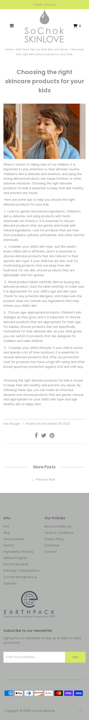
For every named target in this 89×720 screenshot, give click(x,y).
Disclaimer (52, 545)
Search (8, 545)
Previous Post (45, 480)
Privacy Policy (54, 539)
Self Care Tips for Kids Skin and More (42, 49)
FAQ (6, 526)
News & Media (13, 539)
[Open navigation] (12, 26)
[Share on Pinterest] (51, 437)
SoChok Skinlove (43, 711)
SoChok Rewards (15, 564)
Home (9, 49)
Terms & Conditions (58, 533)
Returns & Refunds (58, 526)
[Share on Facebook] (37, 437)
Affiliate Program (15, 558)
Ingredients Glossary (18, 552)
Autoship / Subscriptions (21, 571)
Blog (6, 533)
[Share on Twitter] (44, 437)
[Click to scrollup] (80, 711)
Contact (50, 552)
